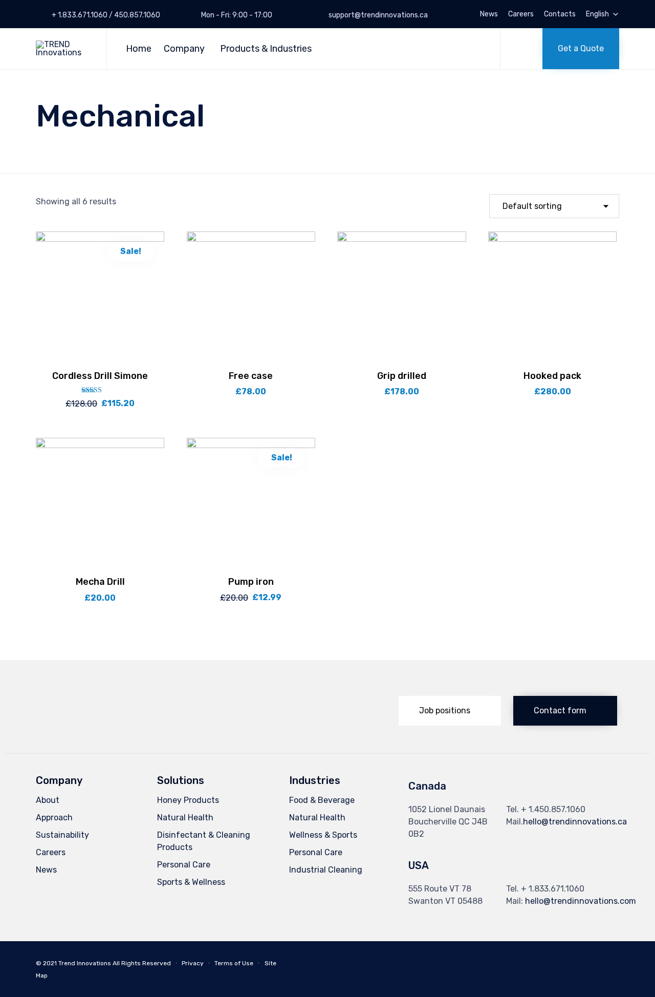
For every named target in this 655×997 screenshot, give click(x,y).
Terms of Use (233, 963)
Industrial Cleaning (325, 870)
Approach (54, 817)
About (47, 800)
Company (184, 48)
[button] (580, 48)
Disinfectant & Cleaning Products (203, 841)
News (489, 14)
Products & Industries (266, 48)
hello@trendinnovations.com (580, 901)
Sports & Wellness (191, 882)
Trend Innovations (84, 963)
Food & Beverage (322, 800)
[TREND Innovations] (63, 48)
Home (138, 48)
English (597, 14)
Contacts (560, 14)
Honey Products (188, 800)
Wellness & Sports (323, 835)
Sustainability (62, 835)
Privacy (193, 963)
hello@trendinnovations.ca (575, 821)
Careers (521, 14)
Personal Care (183, 864)
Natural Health (185, 817)
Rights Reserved (146, 963)
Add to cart (100, 359)
